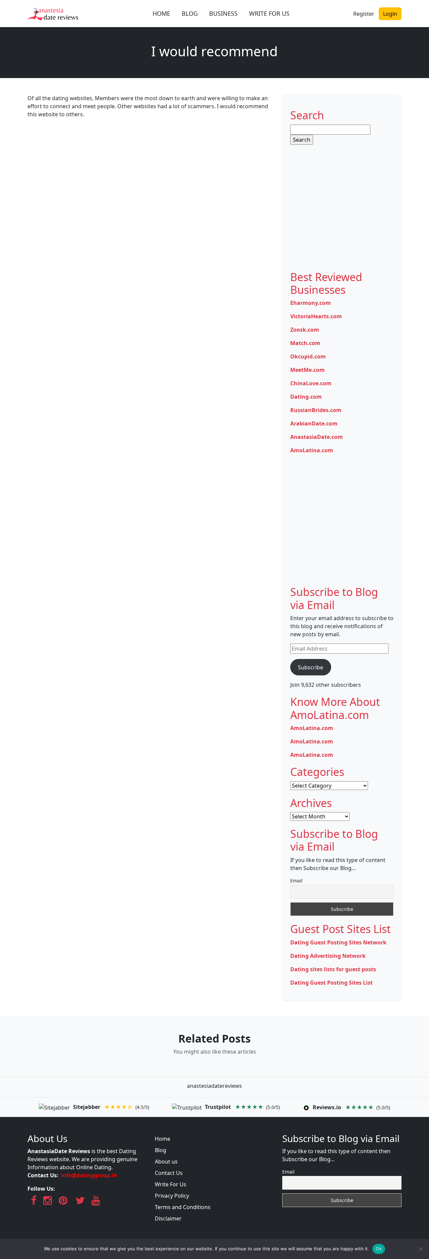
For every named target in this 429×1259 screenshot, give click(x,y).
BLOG (190, 13)
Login (390, 13)
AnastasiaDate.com (316, 437)
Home (162, 1138)
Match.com (305, 343)
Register (363, 13)
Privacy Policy (172, 1195)
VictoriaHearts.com (316, 316)
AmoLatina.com (311, 450)
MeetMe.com (307, 370)
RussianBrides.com (316, 410)
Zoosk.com (304, 329)
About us (166, 1161)
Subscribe (310, 667)
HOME (161, 13)
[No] (420, 1249)
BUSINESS (223, 13)
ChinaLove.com (310, 383)
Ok (379, 1248)
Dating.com (306, 396)
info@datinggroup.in (89, 1175)
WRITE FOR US (269, 13)
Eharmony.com (310, 303)
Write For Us (170, 1184)
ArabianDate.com (314, 423)
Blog (160, 1150)
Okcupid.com (308, 356)
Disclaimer (168, 1218)
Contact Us (169, 1173)
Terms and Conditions (182, 1207)
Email (296, 880)
